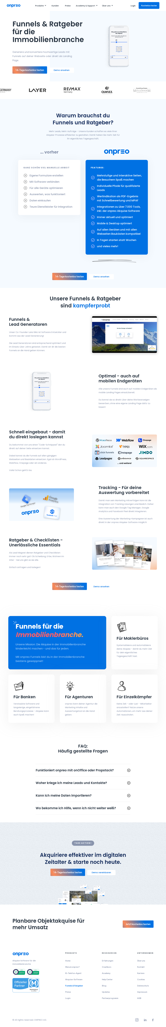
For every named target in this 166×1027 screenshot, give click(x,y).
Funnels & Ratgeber (74, 985)
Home (67, 960)
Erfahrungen (107, 960)
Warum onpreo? (72, 967)
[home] (14, 5)
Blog (104, 985)
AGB (139, 998)
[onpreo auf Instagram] (137, 1020)
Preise (68, 5)
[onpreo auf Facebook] (153, 1020)
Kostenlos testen (149, 5)
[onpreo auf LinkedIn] (145, 1020)
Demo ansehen (62, 70)
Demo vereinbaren (101, 872)
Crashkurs (106, 967)
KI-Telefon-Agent (73, 973)
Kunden (55, 5)
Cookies (141, 979)
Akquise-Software (73, 979)
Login (133, 5)
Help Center (107, 979)
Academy (106, 973)
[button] (41, 5)
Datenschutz (143, 985)
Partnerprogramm (110, 998)
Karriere (140, 973)
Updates (106, 992)
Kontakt (141, 967)
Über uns (141, 960)
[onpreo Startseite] (20, 954)
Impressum (142, 992)
